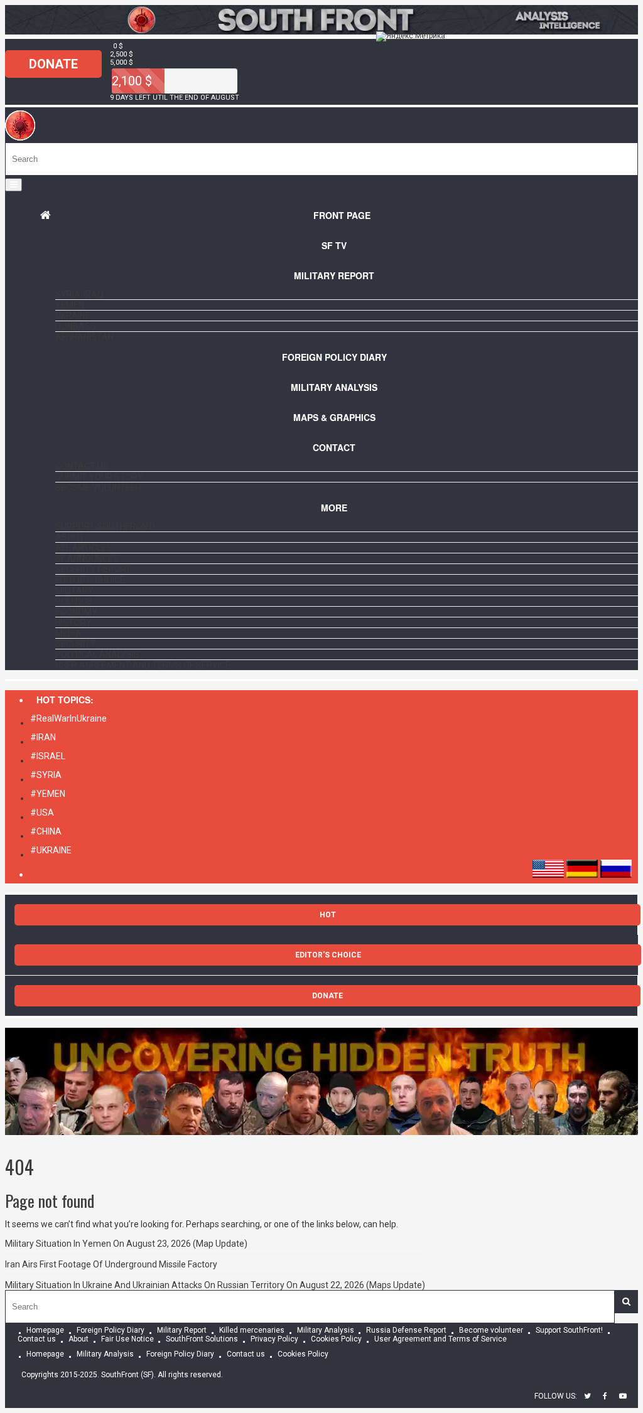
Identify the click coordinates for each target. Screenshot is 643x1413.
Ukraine (72, 316)
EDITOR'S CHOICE (328, 955)
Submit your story (99, 477)
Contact (334, 447)
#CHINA (46, 831)
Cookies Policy (336, 1339)
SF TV (334, 245)
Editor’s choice (90, 580)
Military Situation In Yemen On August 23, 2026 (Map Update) (126, 1244)
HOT (328, 914)
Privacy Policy (274, 1339)
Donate (53, 64)
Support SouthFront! (105, 526)
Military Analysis (334, 387)
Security (75, 644)
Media (68, 633)
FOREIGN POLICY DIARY (334, 357)
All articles (83, 548)
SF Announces (87, 558)
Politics (73, 601)
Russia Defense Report (406, 1330)
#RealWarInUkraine (68, 718)
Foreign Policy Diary (110, 1330)
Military (74, 590)
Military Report (334, 275)
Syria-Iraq (79, 294)
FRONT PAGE (341, 215)
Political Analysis (97, 654)
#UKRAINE (51, 850)
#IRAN (43, 737)
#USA (42, 813)
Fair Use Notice (127, 1339)
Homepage (45, 1330)
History (73, 622)
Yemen (69, 305)
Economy (76, 612)
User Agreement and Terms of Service (142, 665)
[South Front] (20, 137)
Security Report (93, 569)
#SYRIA (46, 775)
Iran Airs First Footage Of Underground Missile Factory (111, 1264)
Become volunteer (98, 488)
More (334, 507)
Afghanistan (84, 337)
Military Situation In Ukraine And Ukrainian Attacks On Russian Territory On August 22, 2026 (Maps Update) (215, 1285)
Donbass (75, 326)
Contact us (82, 466)
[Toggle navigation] (13, 184)
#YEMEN (47, 794)
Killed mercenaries (251, 1330)
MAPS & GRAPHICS (334, 417)
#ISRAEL (47, 756)
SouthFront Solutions (202, 1339)
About (70, 537)
